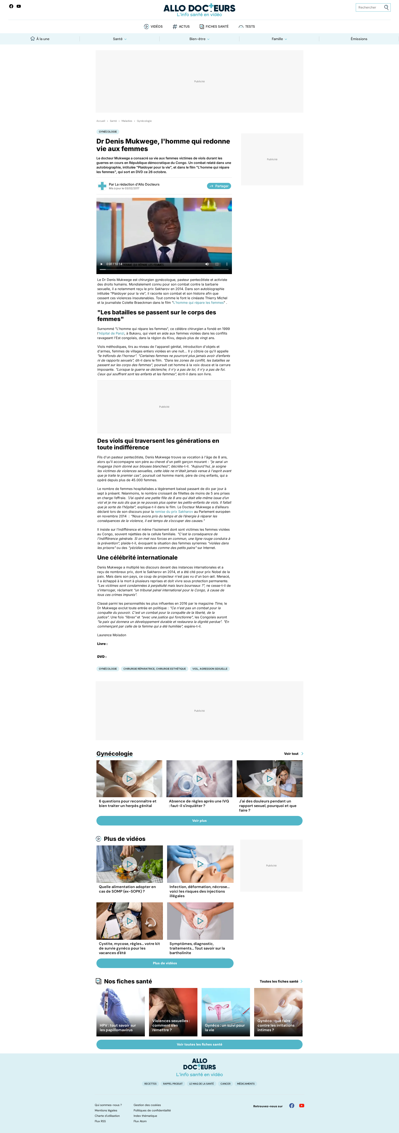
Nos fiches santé (128, 981)
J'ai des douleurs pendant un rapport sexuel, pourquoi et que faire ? (268, 806)
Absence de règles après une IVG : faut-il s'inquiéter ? (199, 803)
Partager (222, 186)
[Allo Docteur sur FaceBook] (11, 6)
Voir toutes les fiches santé (199, 1044)
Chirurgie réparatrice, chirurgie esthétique (154, 668)
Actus (184, 26)
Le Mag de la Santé (201, 1083)
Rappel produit (173, 1083)
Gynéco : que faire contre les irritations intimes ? (275, 1025)
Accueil (100, 121)
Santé (118, 39)
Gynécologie (144, 121)
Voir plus (199, 820)
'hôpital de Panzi (111, 333)
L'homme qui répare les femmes (198, 302)
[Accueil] (199, 1067)
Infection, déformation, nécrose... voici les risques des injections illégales (200, 891)
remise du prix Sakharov (174, 511)
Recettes (150, 1083)
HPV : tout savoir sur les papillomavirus (118, 1027)
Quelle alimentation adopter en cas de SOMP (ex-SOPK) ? (127, 889)
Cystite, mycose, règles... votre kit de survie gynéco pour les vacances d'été (129, 948)
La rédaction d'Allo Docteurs (137, 184)
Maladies (127, 121)
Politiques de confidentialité (152, 1110)
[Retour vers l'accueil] (199, 9)
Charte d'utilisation (107, 1116)
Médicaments (246, 1083)
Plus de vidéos (124, 838)
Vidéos (157, 26)
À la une (42, 39)
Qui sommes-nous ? (108, 1105)
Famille (277, 39)
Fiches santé (217, 26)
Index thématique (145, 1116)
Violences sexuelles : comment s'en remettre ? (171, 1025)
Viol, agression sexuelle (209, 668)
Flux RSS (100, 1121)
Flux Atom (140, 1121)
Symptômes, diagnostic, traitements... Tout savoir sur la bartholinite (197, 948)
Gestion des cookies (147, 1105)
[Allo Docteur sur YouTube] (301, 1105)
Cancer (225, 1083)
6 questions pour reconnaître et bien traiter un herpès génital (127, 803)
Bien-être (198, 39)
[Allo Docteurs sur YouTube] (19, 6)
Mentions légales (106, 1110)
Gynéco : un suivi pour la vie (225, 1027)
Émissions (359, 39)
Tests (250, 26)
